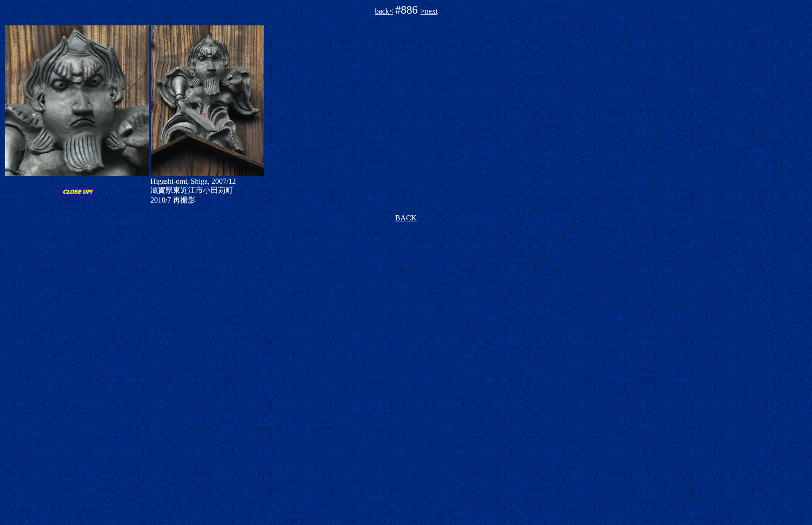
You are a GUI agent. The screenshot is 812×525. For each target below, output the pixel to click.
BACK (406, 218)
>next (429, 11)
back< (384, 11)
